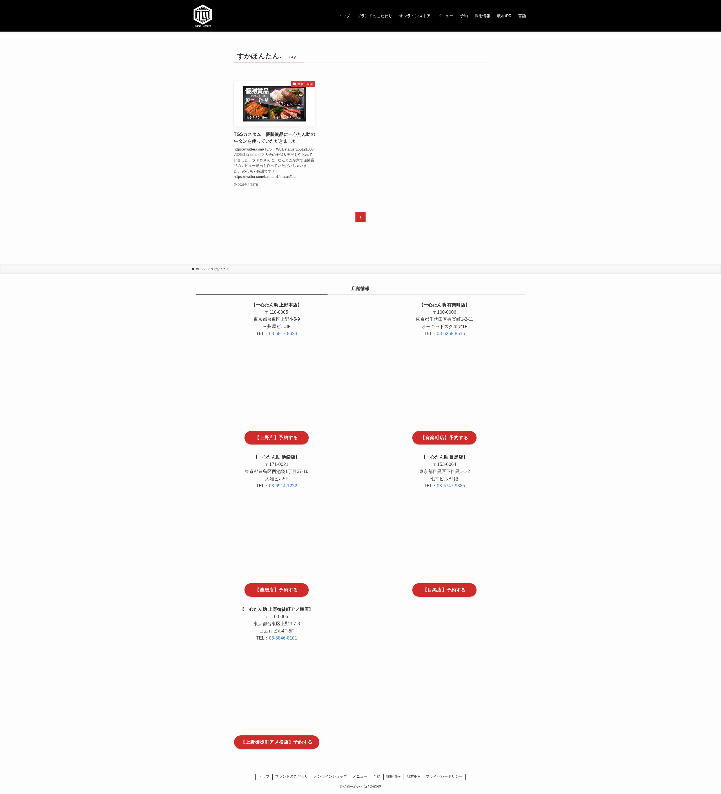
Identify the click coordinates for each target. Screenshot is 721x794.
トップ (264, 776)
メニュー (360, 776)
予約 (376, 776)
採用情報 (393, 776)
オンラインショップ (330, 776)
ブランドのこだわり (291, 776)
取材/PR (413, 776)
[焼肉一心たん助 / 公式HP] (203, 16)
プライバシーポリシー (444, 776)
